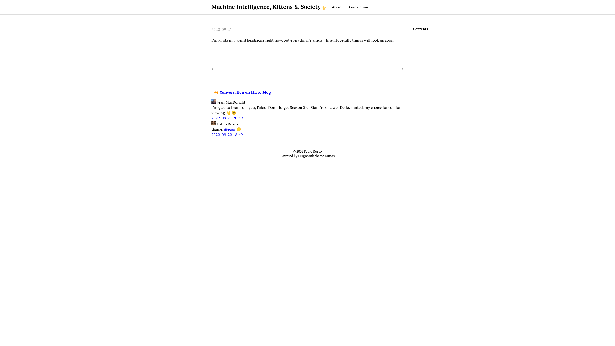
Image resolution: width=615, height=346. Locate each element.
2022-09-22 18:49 (227, 134)
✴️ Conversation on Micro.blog (242, 92)
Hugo (302, 156)
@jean (229, 129)
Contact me (358, 7)
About (337, 7)
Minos (330, 156)
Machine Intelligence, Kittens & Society (266, 7)
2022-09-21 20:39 (227, 118)
